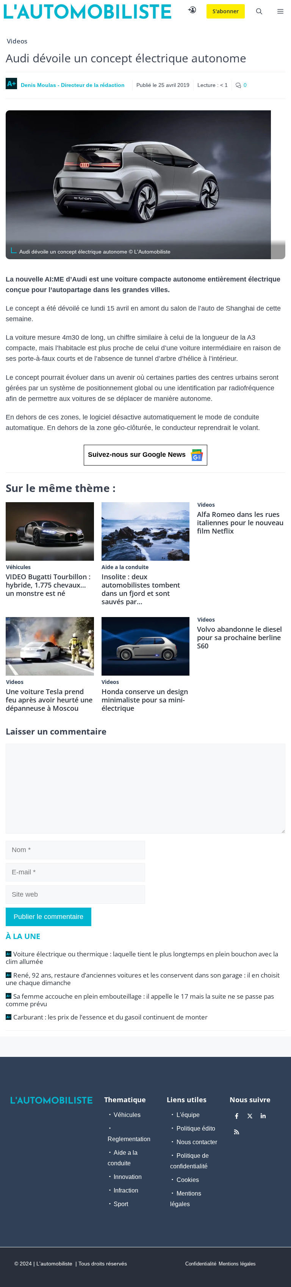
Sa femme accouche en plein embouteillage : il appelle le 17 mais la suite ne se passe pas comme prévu (140, 1000)
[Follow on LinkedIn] (263, 1116)
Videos (17, 41)
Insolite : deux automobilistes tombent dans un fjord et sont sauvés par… (141, 589)
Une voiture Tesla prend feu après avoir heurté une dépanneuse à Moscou (49, 700)
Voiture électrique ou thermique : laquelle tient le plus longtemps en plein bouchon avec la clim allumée (142, 958)
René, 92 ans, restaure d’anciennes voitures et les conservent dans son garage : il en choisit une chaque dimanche (143, 979)
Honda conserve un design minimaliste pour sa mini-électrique (145, 700)
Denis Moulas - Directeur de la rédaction (73, 85)
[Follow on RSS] (236, 1132)
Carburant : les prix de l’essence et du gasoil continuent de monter (110, 1017)
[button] (259, 11)
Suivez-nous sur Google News (137, 454)
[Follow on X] (250, 1116)
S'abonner (226, 11)
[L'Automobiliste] (87, 11)
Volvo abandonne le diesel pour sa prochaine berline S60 (239, 637)
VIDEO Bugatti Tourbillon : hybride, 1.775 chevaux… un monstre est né (48, 585)
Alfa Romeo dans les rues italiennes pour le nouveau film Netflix (240, 522)
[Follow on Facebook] (236, 1116)
